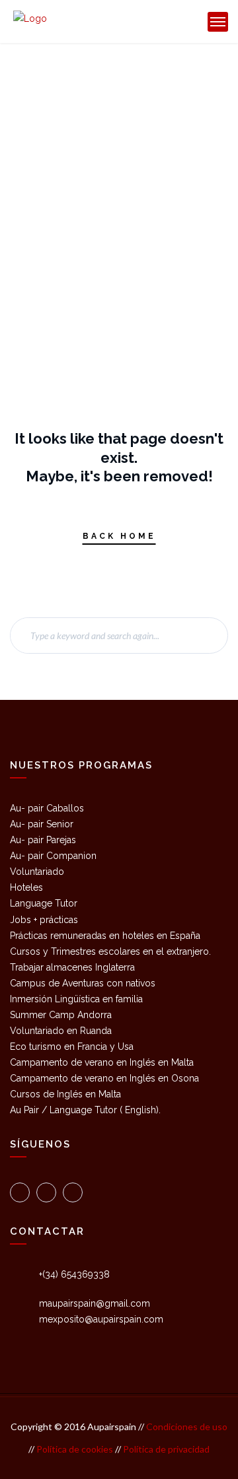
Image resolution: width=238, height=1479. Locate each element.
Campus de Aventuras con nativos (82, 983)
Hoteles (26, 887)
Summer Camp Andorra (61, 1015)
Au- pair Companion (53, 855)
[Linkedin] (73, 1192)
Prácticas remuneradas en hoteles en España (105, 935)
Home (71, 98)
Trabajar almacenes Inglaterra (72, 967)
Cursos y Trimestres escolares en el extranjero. (110, 951)
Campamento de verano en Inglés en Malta (102, 1062)
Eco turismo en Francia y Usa (72, 1046)
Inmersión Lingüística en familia (76, 999)
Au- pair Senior (41, 824)
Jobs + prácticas (44, 919)
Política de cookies (75, 1449)
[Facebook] (46, 1192)
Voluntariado (37, 871)
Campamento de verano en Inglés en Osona (104, 1078)
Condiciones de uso (185, 1426)
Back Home (119, 536)
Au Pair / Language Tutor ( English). (85, 1110)
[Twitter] (20, 1192)
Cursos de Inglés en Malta (65, 1094)
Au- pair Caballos (47, 808)
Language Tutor (43, 903)
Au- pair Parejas (43, 840)
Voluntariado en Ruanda (61, 1030)
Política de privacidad (166, 1449)
